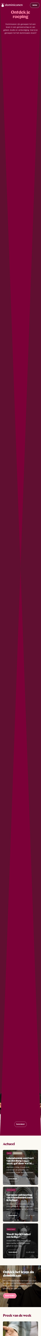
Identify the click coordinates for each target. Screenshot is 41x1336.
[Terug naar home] (13, 5)
